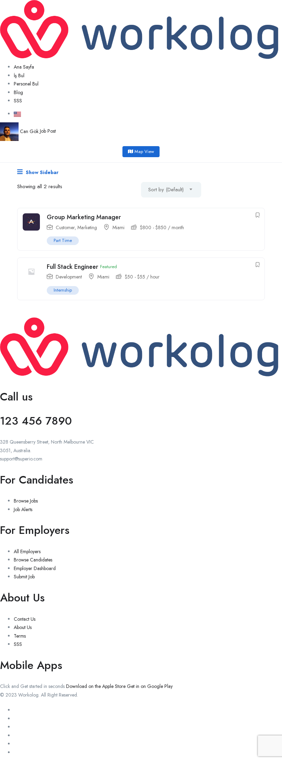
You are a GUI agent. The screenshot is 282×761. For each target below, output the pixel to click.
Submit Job (24, 576)
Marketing (87, 227)
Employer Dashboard (35, 568)
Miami (118, 227)
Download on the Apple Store (96, 686)
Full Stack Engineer (72, 266)
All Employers (27, 551)
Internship (63, 290)
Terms (20, 635)
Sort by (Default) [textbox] (166, 189)
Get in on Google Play (150, 686)
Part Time (63, 240)
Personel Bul (26, 83)
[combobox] (171, 189)
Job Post (48, 131)
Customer (65, 227)
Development (69, 276)
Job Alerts (23, 509)
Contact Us (24, 619)
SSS (18, 100)
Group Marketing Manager (84, 217)
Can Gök (29, 131)
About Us (23, 627)
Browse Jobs (26, 500)
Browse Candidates (33, 559)
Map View (143, 151)
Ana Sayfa (24, 66)
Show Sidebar (41, 172)
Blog (18, 92)
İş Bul (19, 75)
